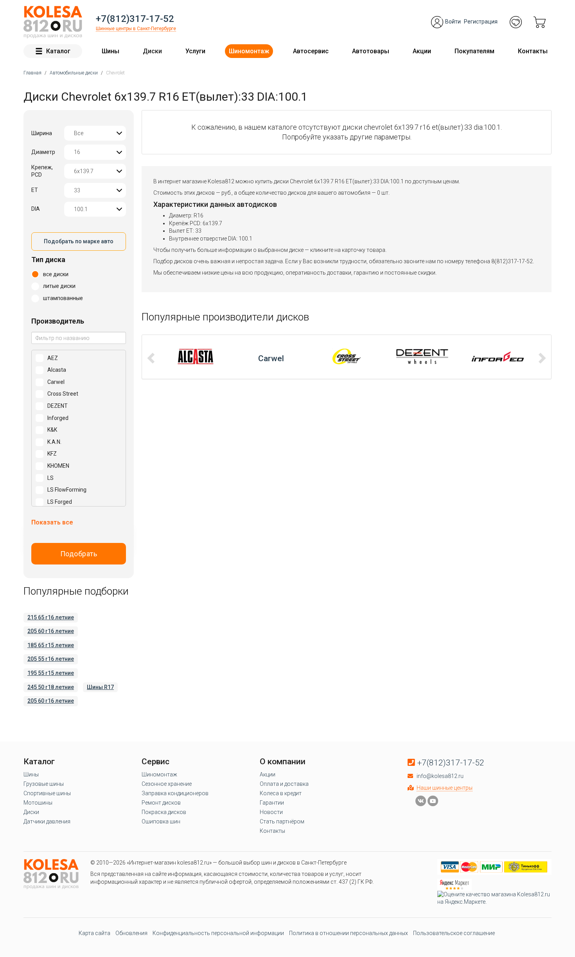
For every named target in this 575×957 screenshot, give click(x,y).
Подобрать (78, 554)
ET (34, 190)
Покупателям (474, 51)
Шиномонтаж (249, 51)
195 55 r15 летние (50, 673)
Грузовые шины (43, 784)
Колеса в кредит (281, 793)
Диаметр (43, 152)
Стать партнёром (282, 821)
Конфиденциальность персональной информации (218, 933)
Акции (422, 51)
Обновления (131, 933)
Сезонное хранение (167, 784)
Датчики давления (46, 821)
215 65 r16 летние (50, 617)
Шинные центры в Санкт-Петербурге (136, 28)
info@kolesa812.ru (440, 776)
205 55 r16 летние (50, 659)
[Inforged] (422, 356)
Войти (453, 21)
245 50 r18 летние (50, 687)
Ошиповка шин (161, 821)
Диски (152, 51)
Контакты (533, 51)
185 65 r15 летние (50, 645)
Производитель (57, 321)
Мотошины (37, 803)
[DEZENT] (347, 356)
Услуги (195, 51)
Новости (271, 812)
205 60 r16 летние (50, 631)
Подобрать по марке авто (78, 241)
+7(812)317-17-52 (135, 18)
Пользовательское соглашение (454, 933)
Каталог (58, 51)
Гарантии (272, 803)
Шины (110, 51)
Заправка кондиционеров (175, 793)
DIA (35, 209)
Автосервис (311, 51)
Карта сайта (94, 933)
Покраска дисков (164, 812)
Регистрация (481, 21)
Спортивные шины (47, 793)
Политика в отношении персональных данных (348, 933)
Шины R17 (100, 687)
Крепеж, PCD (42, 171)
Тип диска (48, 259)
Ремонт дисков (161, 803)
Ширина (41, 133)
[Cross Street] (271, 356)
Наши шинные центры (445, 788)
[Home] (52, 22)
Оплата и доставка (284, 784)
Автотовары (370, 51)
